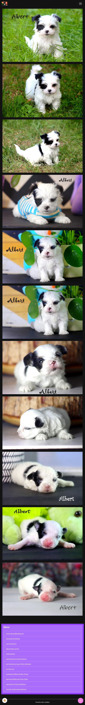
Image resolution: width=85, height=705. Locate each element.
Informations (10, 654)
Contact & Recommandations (16, 689)
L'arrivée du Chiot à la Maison (16, 684)
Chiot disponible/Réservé (15, 633)
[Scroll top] (80, 700)
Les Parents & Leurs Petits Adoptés (18, 664)
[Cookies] (4, 700)
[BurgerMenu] (80, 4)
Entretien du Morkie (13, 639)
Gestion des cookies (42, 702)
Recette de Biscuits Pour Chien (17, 679)
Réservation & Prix (12, 649)
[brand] (5, 4)
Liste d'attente (11, 644)
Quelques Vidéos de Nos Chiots (17, 674)
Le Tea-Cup (10, 669)
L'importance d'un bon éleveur (16, 659)
